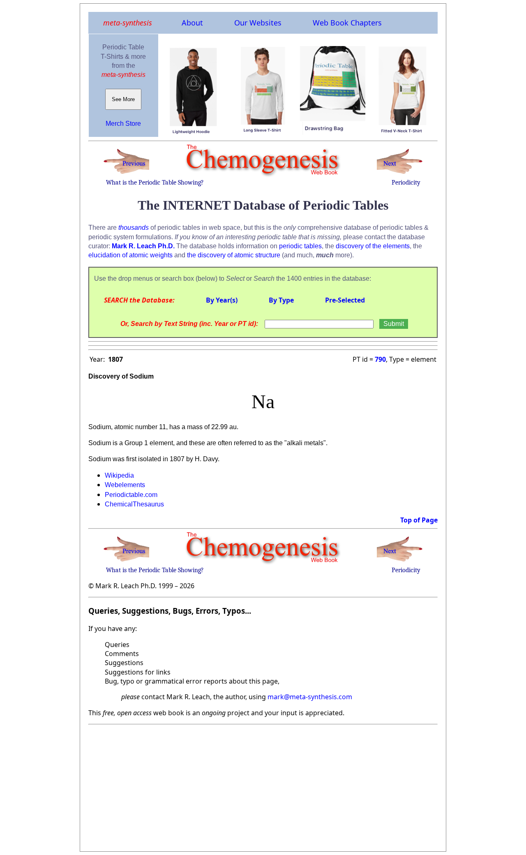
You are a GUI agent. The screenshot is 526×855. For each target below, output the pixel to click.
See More (123, 99)
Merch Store (123, 123)
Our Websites (257, 23)
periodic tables (300, 246)
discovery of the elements (373, 246)
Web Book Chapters (347, 23)
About (192, 23)
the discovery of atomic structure (233, 255)
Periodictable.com (131, 494)
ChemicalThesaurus (134, 504)
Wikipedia (119, 475)
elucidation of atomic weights (130, 255)
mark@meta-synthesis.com (310, 696)
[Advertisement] (263, 785)
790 (380, 359)
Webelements (125, 484)
